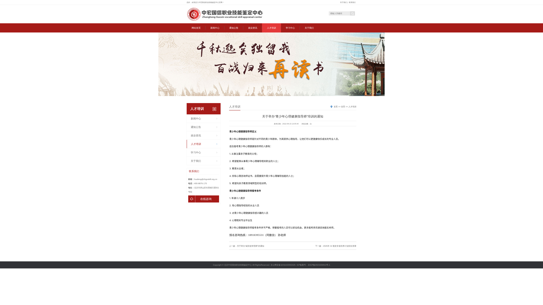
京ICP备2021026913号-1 (319, 265)
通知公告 (233, 28)
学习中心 (290, 28)
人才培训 (271, 28)
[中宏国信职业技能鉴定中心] (225, 14)
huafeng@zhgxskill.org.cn (205, 179)
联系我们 (352, 2)
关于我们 (343, 2)
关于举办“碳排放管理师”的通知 (250, 246)
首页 (336, 106)
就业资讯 (252, 28)
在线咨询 (206, 199)
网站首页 (196, 28)
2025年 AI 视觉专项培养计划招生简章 (339, 246)
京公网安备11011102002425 (283, 265)
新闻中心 (214, 28)
